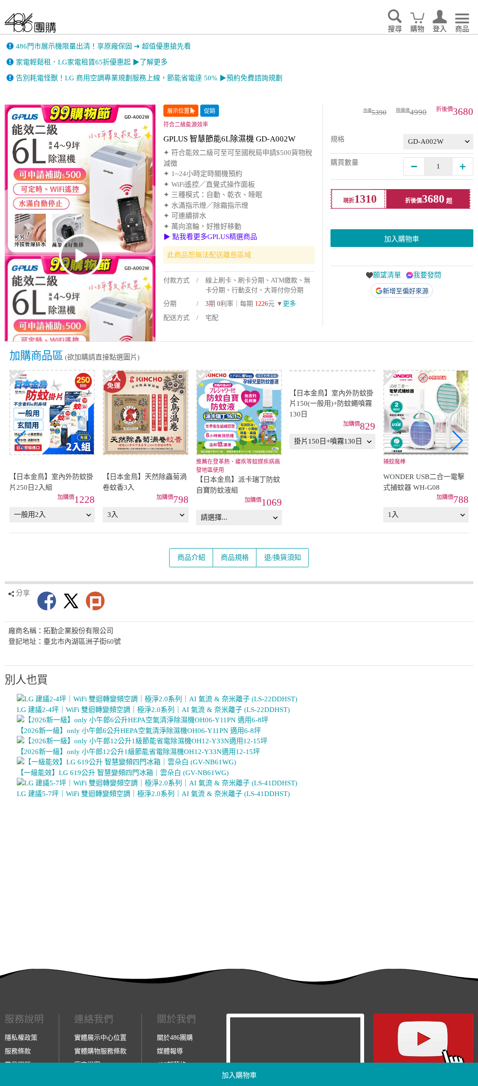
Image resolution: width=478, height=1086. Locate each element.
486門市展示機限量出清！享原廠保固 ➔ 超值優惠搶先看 (103, 46)
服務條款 (18, 1051)
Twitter (71, 601)
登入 (440, 29)
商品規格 (235, 557)
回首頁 (30, 22)
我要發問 (427, 275)
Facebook (46, 601)
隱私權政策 (21, 1037)
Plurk (95, 601)
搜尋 (395, 29)
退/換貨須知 (282, 557)
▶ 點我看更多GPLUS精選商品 (210, 236)
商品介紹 (191, 557)
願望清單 (387, 275)
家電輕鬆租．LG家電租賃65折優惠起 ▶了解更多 (92, 62)
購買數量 (344, 162)
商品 (462, 29)
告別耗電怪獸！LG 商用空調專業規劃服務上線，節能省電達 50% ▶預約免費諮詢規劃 (149, 78)
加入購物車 (239, 1075)
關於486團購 (175, 1037)
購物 (417, 29)
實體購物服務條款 (100, 1051)
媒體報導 (170, 1051)
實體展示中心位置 (100, 1037)
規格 (337, 139)
